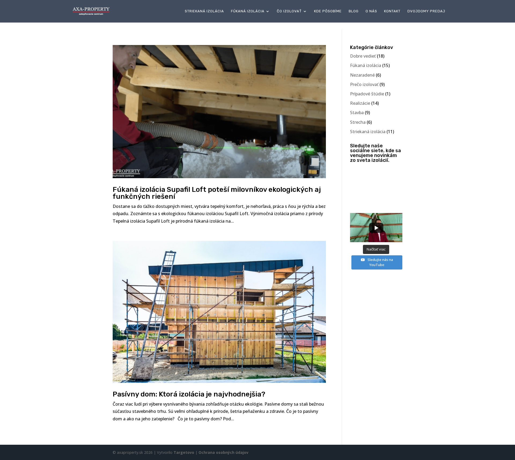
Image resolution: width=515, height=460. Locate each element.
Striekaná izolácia (204, 11)
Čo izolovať (289, 11)
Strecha (358, 122)
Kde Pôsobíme (328, 11)
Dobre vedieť (363, 56)
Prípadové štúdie (367, 94)
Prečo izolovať (364, 84)
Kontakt (392, 11)
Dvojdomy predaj (426, 11)
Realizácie (360, 103)
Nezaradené (362, 75)
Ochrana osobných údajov (223, 452)
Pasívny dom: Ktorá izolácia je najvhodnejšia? (189, 394)
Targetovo (184, 452)
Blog (354, 11)
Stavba (357, 112)
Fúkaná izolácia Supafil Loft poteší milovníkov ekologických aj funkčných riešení (217, 193)
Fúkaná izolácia (247, 11)
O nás (371, 11)
